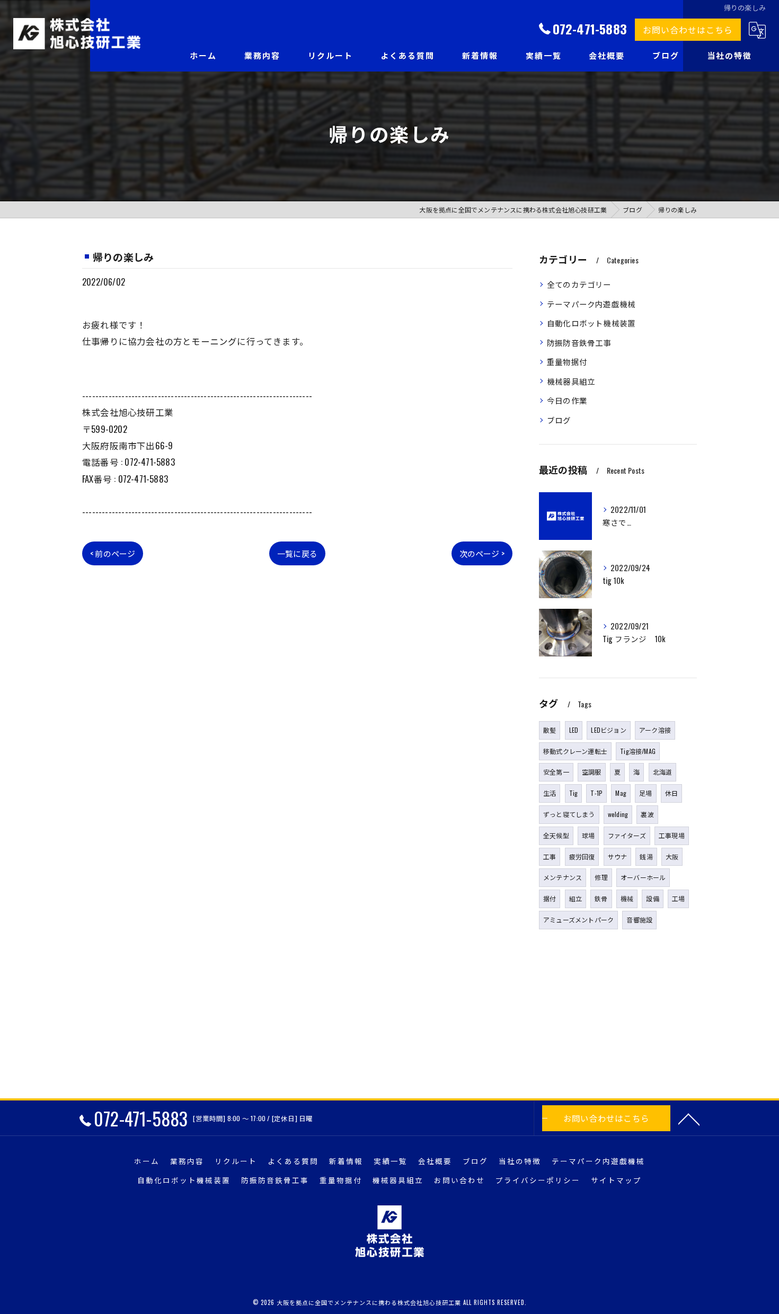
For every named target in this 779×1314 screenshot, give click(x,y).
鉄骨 (601, 898)
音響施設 (639, 919)
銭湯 (646, 856)
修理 (601, 877)
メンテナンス (562, 877)
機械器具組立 (571, 381)
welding (618, 814)
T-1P (596, 792)
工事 (549, 856)
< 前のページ (112, 553)
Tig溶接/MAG (638, 751)
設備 (652, 898)
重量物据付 (567, 361)
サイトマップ (616, 1180)
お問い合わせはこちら (688, 29)
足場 (645, 792)
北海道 (662, 771)
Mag (620, 792)
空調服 (591, 771)
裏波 (647, 814)
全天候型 (556, 835)
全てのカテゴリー (579, 284)
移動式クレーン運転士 (575, 751)
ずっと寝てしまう (569, 814)
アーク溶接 (655, 729)
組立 (575, 898)
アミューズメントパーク (578, 919)
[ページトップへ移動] (689, 1118)
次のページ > (481, 553)
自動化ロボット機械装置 (591, 322)
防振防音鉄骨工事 (579, 342)
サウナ (617, 856)
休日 (671, 792)
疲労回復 (582, 856)
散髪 (549, 729)
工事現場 (672, 835)
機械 (627, 898)
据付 (549, 898)
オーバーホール (643, 877)
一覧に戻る (297, 553)
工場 (678, 898)
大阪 (672, 856)
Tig (573, 792)
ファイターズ (627, 835)
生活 (549, 792)
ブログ (559, 419)
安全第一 (556, 771)
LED (574, 729)
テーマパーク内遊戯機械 (591, 303)
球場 (588, 835)
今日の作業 (567, 400)
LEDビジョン (608, 729)
